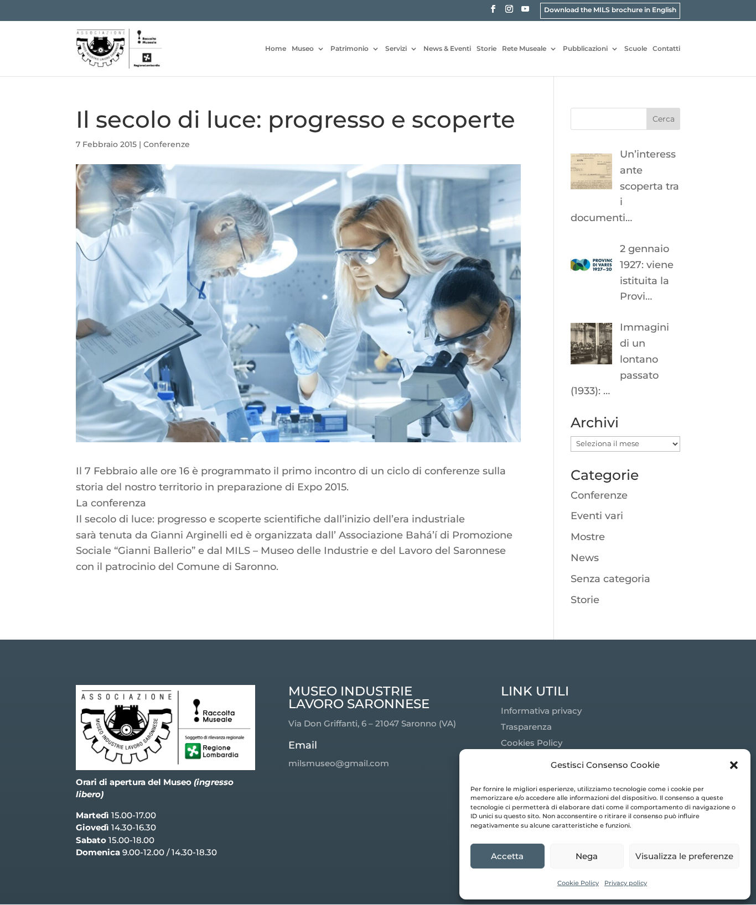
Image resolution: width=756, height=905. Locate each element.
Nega (587, 856)
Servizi (396, 49)
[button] (733, 765)
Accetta (507, 856)
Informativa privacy (541, 710)
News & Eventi (447, 49)
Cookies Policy (531, 742)
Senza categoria (610, 579)
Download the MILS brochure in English (610, 10)
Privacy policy (625, 883)
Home (275, 49)
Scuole (635, 49)
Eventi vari (597, 516)
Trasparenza (526, 726)
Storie (486, 49)
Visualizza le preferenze (684, 856)
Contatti (666, 49)
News (585, 558)
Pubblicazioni (585, 49)
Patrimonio (349, 49)
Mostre (588, 537)
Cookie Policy (578, 883)
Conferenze (166, 144)
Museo (303, 49)
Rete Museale (524, 49)
